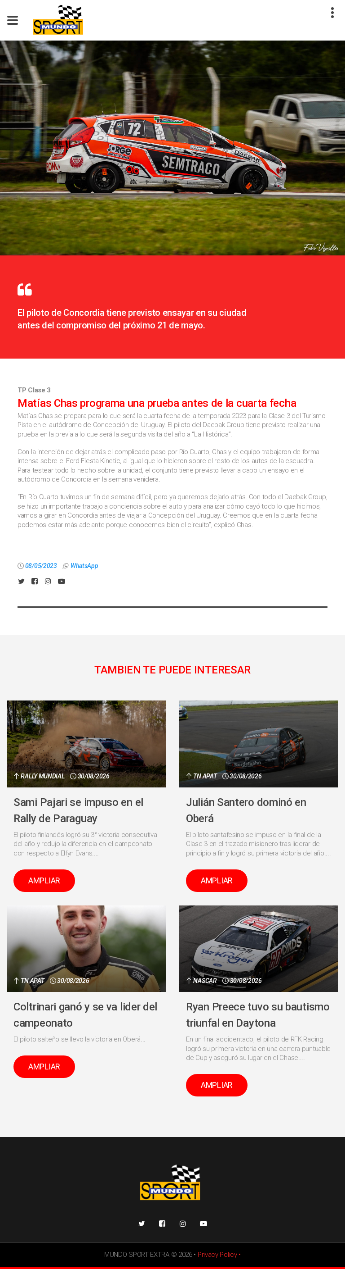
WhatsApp (84, 565)
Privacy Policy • (219, 1255)
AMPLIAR (44, 880)
